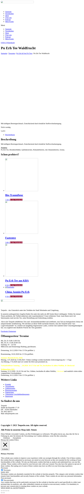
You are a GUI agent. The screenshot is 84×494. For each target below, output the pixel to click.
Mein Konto (9, 22)
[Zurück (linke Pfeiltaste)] (2, 492)
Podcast (8, 20)
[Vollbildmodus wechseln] (6, 490)
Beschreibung (10, 135)
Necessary (7, 470)
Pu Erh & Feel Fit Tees (24, 53)
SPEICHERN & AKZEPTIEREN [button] (13, 488)
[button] (42, 25)
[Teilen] (4, 490)
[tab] (44, 135)
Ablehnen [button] (6, 438)
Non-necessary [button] (6, 478)
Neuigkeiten (9, 14)
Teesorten (11, 53)
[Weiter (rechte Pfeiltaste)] (4, 492)
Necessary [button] (4, 468)
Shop (7, 16)
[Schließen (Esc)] (2, 490)
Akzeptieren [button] (17, 438)
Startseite (8, 12)
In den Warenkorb (16, 200)
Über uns (8, 18)
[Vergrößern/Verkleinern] (8, 490)
